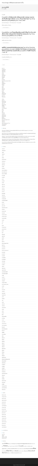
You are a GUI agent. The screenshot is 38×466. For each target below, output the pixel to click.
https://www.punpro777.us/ (6, 123)
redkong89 (3, 261)
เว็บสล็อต (3, 378)
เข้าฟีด (3, 435)
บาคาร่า (15, 448)
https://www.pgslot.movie (6, 119)
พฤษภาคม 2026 (4, 400)
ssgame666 (3, 293)
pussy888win (4, 259)
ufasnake (3, 305)
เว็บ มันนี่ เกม (3, 371)
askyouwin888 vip (4, 170)
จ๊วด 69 (3, 312)
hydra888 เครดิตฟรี (4, 200)
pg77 (2, 232)
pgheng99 (3, 234)
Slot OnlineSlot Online (5, 284)
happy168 (3, 195)
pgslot (3, 78)
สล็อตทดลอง (3, 83)
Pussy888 (21, 446)
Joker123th (3, 205)
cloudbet (3, 180)
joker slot (3, 95)
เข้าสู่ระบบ (3, 434)
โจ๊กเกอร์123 (3, 389)
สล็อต (2, 336)
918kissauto (3, 161)
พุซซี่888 (3, 332)
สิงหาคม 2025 (4, 416)
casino (3, 179)
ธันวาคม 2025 (4, 409)
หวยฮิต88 (3, 366)
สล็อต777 (3, 343)
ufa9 (2, 300)
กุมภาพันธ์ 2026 (4, 405)
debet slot (3, 184)
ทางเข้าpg (3, 318)
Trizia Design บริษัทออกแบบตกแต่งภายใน (13, 2)
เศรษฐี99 (3, 384)
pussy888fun (4, 257)
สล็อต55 (3, 339)
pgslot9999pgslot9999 (5, 243)
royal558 (3, 264)
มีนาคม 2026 (4, 403)
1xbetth (3, 85)
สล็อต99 (3, 350)
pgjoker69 (3, 236)
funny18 (3, 191)
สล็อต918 (3, 346)
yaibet (3, 311)
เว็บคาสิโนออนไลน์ (4, 373)
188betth (3, 92)
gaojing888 (3, 193)
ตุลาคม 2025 (3, 412)
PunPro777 (17, 446)
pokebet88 (3, 246)
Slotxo (9, 448)
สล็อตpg (3, 352)
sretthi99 (3, 291)
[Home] (2, 8)
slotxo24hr (3, 289)
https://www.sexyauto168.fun (6, 80)
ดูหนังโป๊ (3, 84)
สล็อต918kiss (4, 348)
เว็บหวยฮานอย (4, 380)
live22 (33, 443)
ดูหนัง (2, 314)
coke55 (3, 182)
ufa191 (3, 296)
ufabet (3, 302)
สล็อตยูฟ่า (3, 355)
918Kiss (6, 443)
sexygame (3, 280)
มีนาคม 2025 (4, 425)
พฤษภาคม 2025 (4, 421)
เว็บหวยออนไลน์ (4, 124)
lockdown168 (4, 211)
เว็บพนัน (3, 377)
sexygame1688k (4, 282)
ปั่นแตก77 (3, 330)
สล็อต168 (3, 337)
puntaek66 (3, 252)
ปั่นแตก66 (3, 120)
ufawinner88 (4, 307)
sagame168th (4, 102)
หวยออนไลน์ (3, 125)
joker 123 (3, 103)
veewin (3, 309)
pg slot (3, 91)
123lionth (3, 148)
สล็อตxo (3, 353)
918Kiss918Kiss (4, 159)
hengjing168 (3, 196)
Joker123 (31, 443)
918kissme (3, 163)
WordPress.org (4, 438)
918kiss (3, 99)
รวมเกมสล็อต (4, 334)
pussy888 (4, 8)
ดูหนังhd (3, 117)
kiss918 (3, 90)
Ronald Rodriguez (6, 22)
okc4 (2, 221)
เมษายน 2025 (4, 423)
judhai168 (3, 76)
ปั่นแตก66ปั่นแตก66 (4, 328)
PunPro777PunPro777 (5, 250)
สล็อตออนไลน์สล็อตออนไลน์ (6, 359)
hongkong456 (4, 198)
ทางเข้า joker (4, 94)
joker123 (3, 68)
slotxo (3, 287)
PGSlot (5, 446)
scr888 (3, 275)
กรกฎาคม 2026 (4, 396)
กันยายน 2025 (4, 414)
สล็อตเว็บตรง (3, 70)
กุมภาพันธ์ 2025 (4, 427)
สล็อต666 (3, 341)
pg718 (3, 230)
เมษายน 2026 (4, 402)
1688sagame (4, 150)
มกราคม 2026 (4, 407)
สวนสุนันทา (3, 364)
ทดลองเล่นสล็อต (4, 316)
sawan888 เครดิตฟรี (5, 271)
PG (2, 223)
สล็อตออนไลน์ (4, 357)
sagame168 (3, 268)
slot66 (3, 72)
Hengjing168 (4, 69)
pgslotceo (3, 245)
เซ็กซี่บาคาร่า (4, 369)
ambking (3, 168)
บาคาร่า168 (3, 321)
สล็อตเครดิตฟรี (31, 450)
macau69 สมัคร (4, 218)
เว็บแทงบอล (3, 382)
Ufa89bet (3, 298)
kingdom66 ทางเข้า (4, 207)
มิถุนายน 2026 (4, 398)
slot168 (3, 286)
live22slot (3, 209)
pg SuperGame (4, 229)
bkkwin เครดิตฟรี (4, 173)
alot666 (3, 166)
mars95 (3, 220)
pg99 (2, 111)
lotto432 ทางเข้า (4, 214)
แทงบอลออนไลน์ (16, 452)
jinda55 (3, 202)
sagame (3, 266)
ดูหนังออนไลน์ (4, 93)
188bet (3, 152)
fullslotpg (3, 112)
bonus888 (3, 175)
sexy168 (3, 277)
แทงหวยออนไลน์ (4, 387)
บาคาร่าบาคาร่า (4, 323)
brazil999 (3, 177)
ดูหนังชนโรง (3, 118)
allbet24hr (3, 164)
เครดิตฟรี (3, 368)
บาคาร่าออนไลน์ (4, 108)
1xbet (3, 155)
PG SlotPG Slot (4, 227)
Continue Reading (6, 27)
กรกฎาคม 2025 (4, 418)
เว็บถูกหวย (3, 375)
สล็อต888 (3, 77)
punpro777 (3, 248)
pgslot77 (3, 241)
